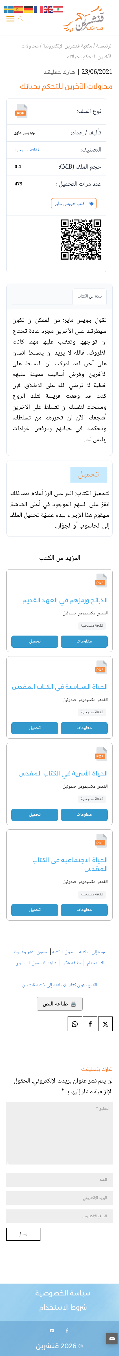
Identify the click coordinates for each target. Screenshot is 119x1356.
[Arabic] (58, 9)
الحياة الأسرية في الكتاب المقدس (63, 773)
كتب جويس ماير (70, 203)
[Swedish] (9, 9)
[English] (48, 9)
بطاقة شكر (72, 963)
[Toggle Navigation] (10, 20)
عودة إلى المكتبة (92, 952)
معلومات (84, 641)
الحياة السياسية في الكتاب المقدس (60, 686)
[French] (39, 9)
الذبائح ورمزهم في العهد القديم (65, 600)
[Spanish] (19, 9)
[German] (29, 9)
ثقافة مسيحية (26, 150)
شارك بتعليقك (59, 72)
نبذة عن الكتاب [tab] (89, 296)
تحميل (88, 474)
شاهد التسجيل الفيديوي (36, 963)
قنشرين (47, 1346)
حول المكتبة (62, 952)
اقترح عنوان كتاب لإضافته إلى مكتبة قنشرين (59, 985)
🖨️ (60, 1004)
